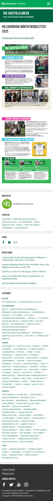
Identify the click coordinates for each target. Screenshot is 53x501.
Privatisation (8, 375)
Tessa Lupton (8, 439)
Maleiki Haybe (27, 421)
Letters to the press (33, 452)
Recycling (27, 378)
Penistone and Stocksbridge (16, 333)
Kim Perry (38, 415)
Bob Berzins (21, 400)
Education (7, 358)
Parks (19, 225)
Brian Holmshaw (38, 400)
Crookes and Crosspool (14, 318)
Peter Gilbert (40, 430)
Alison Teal (22, 395)
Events (5, 452)
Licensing (6, 370)
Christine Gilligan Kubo (24, 219)
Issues (5, 343)
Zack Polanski (26, 442)
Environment (8, 361)
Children (6, 219)
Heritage (6, 367)
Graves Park (27, 321)
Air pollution (23, 346)
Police (16, 373)
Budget (36, 346)
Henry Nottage (9, 222)
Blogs (5, 298)
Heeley (5, 324)
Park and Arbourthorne (13, 330)
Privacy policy (8, 473)
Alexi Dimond (8, 395)
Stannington (42, 336)
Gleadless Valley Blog (30, 302)
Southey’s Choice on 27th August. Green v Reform (24, 272)
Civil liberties (20, 349)
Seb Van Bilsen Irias (29, 436)
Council (21, 352)
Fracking (6, 364)
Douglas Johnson (21, 406)
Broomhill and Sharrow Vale (16, 312)
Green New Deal (30, 364)
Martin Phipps (8, 427)
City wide (28, 315)
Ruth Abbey (38, 433)
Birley (5, 309)
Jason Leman (25, 415)
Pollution (27, 373)
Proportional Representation (32, 375)
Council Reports (17, 449)
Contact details (8, 470)
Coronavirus (8, 352)
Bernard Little (28, 398)
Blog (4, 449)
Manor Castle (34, 324)
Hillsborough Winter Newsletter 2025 (18, 38)
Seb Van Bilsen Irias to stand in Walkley (19, 283)
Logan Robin (8, 418)
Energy (44, 358)
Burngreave (38, 312)
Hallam (39, 321)
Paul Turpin (25, 430)
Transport (7, 228)
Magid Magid (38, 418)
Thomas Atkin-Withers (28, 439)
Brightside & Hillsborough (23, 309)
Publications (31, 455)
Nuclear (18, 370)
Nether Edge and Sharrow (15, 327)
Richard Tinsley (9, 433)
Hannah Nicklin (25, 412)
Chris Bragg (8, 403)
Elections (19, 358)
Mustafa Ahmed (25, 427)
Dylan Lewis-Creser (11, 409)
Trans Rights (36, 381)
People (5, 391)
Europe (20, 361)
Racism (16, 378)
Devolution (21, 355)
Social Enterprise (10, 381)
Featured (15, 452)
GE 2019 (16, 364)
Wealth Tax (37, 384)
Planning (6, 373)
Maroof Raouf (28, 424)
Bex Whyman (8, 400)
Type (4, 446)
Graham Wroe (8, 412)
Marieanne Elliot (10, 424)
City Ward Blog (9, 302)
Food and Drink (34, 361)
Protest (6, 378)
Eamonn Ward (30, 409)
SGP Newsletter (10, 458)
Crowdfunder (35, 449)
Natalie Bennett (9, 430)
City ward (17, 315)
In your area (8, 306)
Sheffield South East (12, 336)
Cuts (37, 352)
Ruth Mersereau (10, 436)
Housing (34, 367)
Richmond (37, 333)
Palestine (34, 370)
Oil (25, 370)
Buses (45, 346)
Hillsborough (25, 222)
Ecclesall (43, 318)
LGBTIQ (43, 367)
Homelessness (20, 367)
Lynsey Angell (23, 418)
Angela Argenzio (10, 398)
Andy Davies (36, 395)
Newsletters (8, 225)
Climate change (36, 349)
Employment (33, 358)
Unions (26, 384)
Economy (33, 355)
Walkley (6, 339)
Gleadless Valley (10, 321)
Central (6, 315)
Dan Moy (6, 406)
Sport (25, 381)
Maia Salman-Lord (10, 421)
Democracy (7, 355)
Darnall (32, 318)
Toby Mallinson (31, 225)
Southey (29, 336)
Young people (21, 228)
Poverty (38, 373)
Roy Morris (25, 433)
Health (44, 364)
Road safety (40, 378)
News (36, 222)
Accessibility (8, 346)
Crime (30, 352)
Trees (18, 384)
